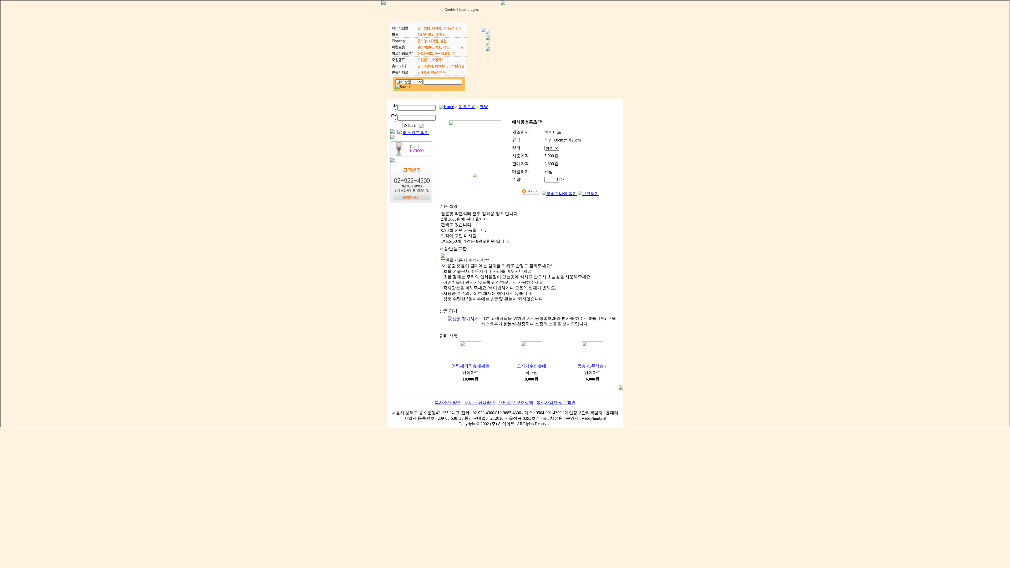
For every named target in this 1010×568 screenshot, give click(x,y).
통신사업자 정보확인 (556, 402)
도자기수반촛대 (531, 366)
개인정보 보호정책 (515, 402)
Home (449, 106)
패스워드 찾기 (416, 132)
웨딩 (484, 106)
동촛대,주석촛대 (592, 366)
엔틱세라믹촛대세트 (470, 366)
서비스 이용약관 (479, 402)
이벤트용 (466, 106)
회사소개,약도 (448, 402)
